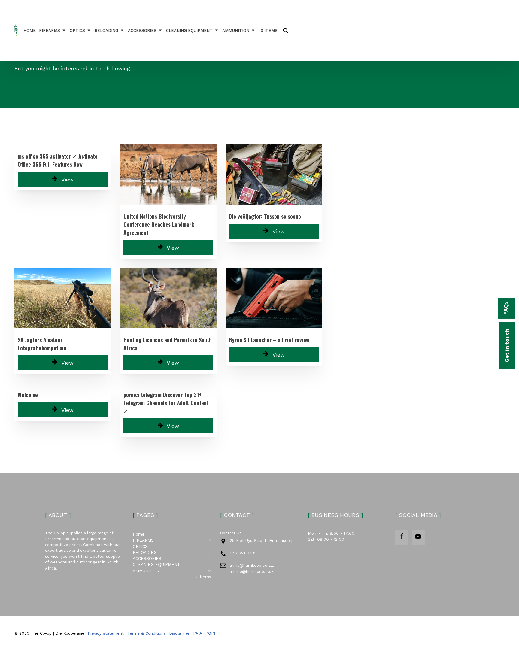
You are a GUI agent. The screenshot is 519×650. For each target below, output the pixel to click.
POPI (210, 633)
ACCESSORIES (142, 30)
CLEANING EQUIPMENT (189, 30)
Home (29, 30)
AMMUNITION (235, 30)
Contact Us (230, 533)
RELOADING (106, 30)
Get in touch (507, 345)
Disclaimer (179, 633)
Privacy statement (106, 633)
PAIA (197, 633)
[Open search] (285, 30)
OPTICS (77, 30)
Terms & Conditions (146, 633)
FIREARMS (49, 30)
